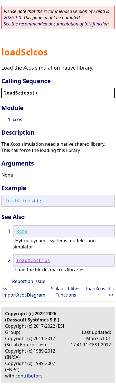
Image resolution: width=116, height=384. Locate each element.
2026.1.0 (12, 17)
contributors (29, 376)
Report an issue (28, 281)
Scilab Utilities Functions (66, 292)
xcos (17, 119)
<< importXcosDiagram (23, 292)
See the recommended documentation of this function (56, 24)
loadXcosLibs (33, 260)
